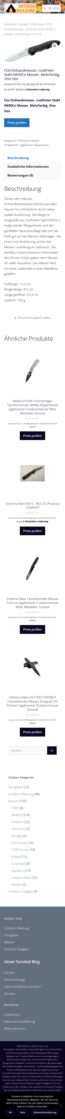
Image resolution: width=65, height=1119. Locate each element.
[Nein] (60, 1106)
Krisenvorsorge (14, 979)
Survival (9, 993)
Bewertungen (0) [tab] (20, 175)
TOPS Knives (20, 849)
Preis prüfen (17, 122)
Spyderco (18, 870)
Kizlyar (16, 856)
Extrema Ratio (21, 877)
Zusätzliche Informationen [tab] (28, 166)
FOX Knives (37, 24)
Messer (23, 24)
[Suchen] (52, 750)
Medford (18, 815)
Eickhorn (18, 822)
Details (19, 89)
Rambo (17, 884)
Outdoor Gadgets (20, 891)
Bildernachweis (14, 1028)
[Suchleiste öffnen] (44, 8)
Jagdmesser (26, 145)
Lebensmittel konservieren (22, 986)
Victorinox (18, 829)
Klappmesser (41, 145)
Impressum (12, 1014)
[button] (55, 46)
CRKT (15, 808)
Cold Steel (18, 863)
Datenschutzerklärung (19, 1021)
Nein (22, 1112)
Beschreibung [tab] (18, 158)
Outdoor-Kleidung (20, 794)
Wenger (17, 836)
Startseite (10, 24)
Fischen (9, 972)
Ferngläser (15, 787)
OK (10, 1112)
